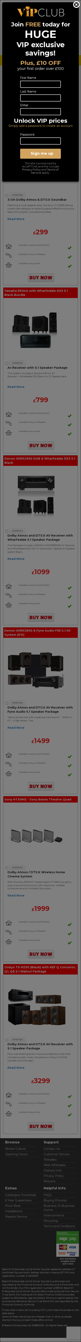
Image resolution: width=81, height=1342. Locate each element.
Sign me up (42, 153)
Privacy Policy (31, 169)
